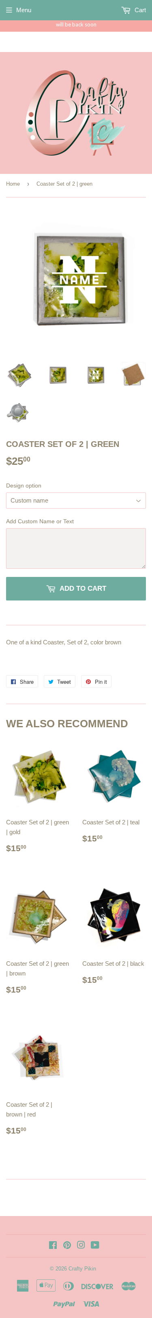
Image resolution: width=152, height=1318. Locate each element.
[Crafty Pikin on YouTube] (95, 1245)
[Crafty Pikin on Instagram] (81, 1245)
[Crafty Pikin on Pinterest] (67, 1245)
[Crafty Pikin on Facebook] (53, 1245)
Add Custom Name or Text (40, 521)
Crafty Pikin (82, 1269)
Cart (139, 10)
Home (13, 184)
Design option (23, 485)
